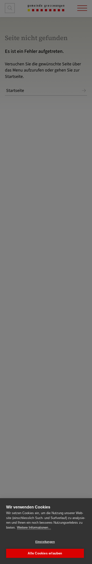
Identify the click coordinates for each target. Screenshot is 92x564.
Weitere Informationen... (34, 527)
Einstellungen (45, 542)
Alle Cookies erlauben (45, 553)
